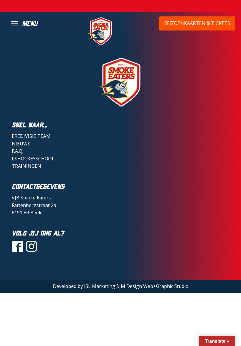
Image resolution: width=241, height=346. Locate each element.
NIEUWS (21, 143)
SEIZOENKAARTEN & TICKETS (197, 23)
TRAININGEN (26, 166)
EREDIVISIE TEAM (31, 136)
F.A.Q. (17, 151)
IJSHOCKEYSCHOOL (33, 158)
